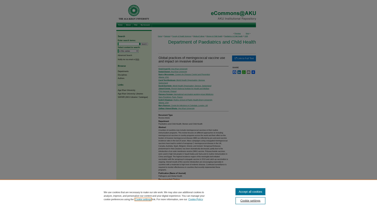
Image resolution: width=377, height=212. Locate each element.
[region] (188, 196)
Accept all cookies (250, 191)
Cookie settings (143, 199)
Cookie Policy (195, 199)
